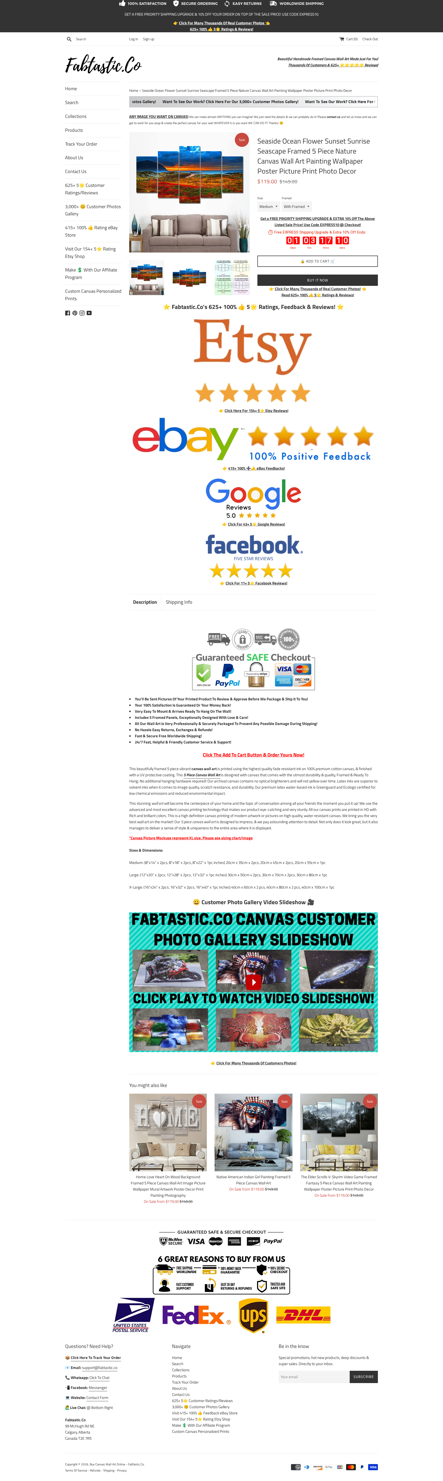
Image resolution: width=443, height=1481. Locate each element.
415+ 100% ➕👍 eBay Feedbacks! (256, 468)
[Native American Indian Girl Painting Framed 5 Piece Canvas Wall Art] (253, 1132)
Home (71, 88)
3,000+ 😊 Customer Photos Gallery (93, 210)
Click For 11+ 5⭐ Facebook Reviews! (256, 583)
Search (71, 102)
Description (145, 602)
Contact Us (75, 171)
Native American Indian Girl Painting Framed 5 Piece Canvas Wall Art (253, 1180)
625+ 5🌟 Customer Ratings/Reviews (85, 189)
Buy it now (317, 280)
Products (74, 130)
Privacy (122, 1470)
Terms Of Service (76, 1470)
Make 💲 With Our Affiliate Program (91, 273)
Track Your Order (81, 143)
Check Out (370, 39)
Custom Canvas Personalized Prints (93, 295)
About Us (74, 157)
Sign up (148, 39)
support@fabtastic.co (99, 1368)
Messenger (98, 1388)
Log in (133, 39)
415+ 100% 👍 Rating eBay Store (91, 231)
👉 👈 (317, 289)
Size (260, 198)
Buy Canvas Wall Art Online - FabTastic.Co (117, 1464)
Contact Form (97, 1398)
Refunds (95, 1470)
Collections (75, 116)
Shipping (108, 1470)
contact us (333, 116)
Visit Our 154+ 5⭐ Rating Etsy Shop (90, 252)
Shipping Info (179, 602)
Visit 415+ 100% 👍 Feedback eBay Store (205, 1413)
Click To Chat (99, 1378)
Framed (286, 198)
